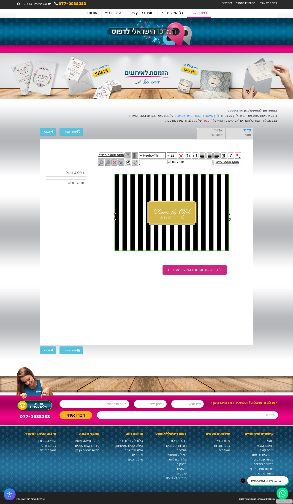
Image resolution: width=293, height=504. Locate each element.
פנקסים (182, 473)
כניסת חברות (222, 445)
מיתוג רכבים (135, 459)
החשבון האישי (265, 445)
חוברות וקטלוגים (176, 445)
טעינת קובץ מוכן (141, 13)
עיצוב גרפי (113, 13)
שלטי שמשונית (134, 450)
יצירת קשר (267, 450)
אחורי (218, 130)
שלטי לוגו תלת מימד (130, 441)
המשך (47, 131)
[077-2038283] (35, 404)
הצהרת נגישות (264, 473)
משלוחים (224, 450)
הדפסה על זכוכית (45, 441)
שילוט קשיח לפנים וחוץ (129, 445)
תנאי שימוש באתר (262, 455)
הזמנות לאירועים (176, 478)
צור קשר (227, 3)
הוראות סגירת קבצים (260, 469)
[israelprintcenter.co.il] (146, 31)
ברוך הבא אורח (268, 3)
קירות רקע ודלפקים (87, 445)
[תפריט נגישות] (10, 494)
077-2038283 (72, 4)
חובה (247, 134)
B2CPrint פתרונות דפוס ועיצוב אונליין (30, 499)
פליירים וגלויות (178, 459)
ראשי (270, 441)
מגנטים (182, 469)
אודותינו (91, 13)
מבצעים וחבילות (264, 464)
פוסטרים (137, 455)
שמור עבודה (69, 131)
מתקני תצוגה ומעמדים (85, 441)
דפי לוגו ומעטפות (176, 455)
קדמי (247, 130)
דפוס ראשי (199, 13)
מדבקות (181, 464)
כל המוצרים (174, 13)
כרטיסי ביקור (179, 441)
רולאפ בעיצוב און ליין (87, 450)
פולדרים (181, 450)
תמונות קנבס (48, 450)
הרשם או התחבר (245, 3)
